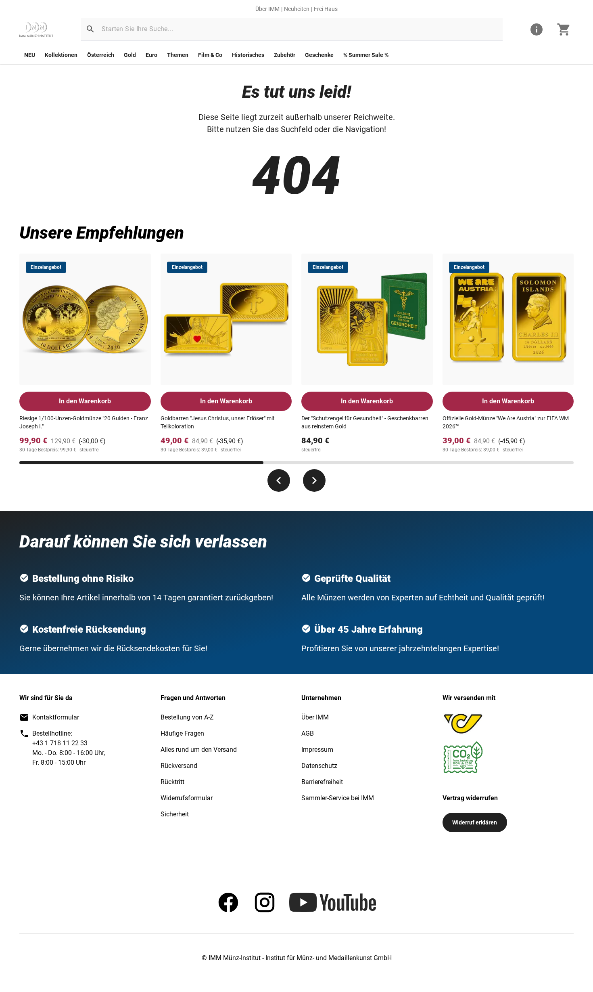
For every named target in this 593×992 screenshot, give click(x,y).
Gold (130, 55)
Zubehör (284, 55)
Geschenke (319, 55)
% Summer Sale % (365, 55)
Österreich (100, 55)
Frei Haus (326, 9)
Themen (177, 55)
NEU (29, 55)
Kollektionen (61, 55)
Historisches (248, 55)
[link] (36, 29)
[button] (90, 29)
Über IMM (267, 9)
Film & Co (210, 55)
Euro (151, 55)
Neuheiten (296, 9)
